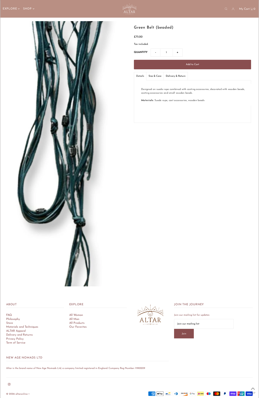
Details (140, 76)
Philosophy (13, 319)
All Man (74, 319)
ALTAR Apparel (16, 331)
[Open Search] (226, 8)
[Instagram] (9, 385)
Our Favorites (78, 327)
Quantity (140, 52)
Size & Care (155, 76)
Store (9, 323)
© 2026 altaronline (17, 394)
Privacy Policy (15, 339)
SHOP (27, 8)
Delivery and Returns (19, 334)
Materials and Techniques (22, 327)
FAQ (9, 315)
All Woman (76, 315)
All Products (77, 323)
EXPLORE (10, 8)
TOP (252, 393)
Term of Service (15, 342)
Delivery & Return (176, 76)
